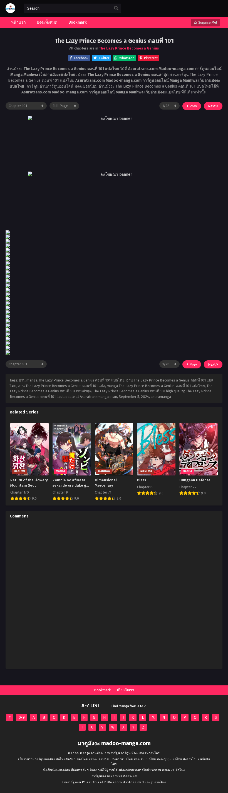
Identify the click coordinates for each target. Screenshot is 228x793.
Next (212, 106)
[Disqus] (114, 595)
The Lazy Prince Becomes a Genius (129, 48)
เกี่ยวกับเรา (125, 690)
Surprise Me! (207, 22)
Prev (193, 106)
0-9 (22, 717)
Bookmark (102, 690)
